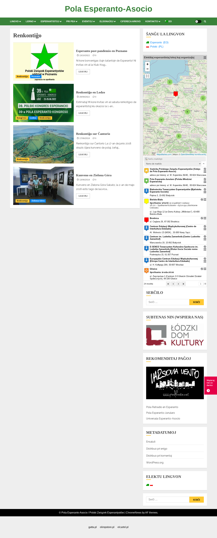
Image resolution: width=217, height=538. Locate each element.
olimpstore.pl (107, 527)
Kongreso (22, 117)
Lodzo (33, 117)
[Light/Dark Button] (198, 21)
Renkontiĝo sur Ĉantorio (93, 133)
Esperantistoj (50, 21)
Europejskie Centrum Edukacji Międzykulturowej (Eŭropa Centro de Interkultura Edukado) (174, 260)
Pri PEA (70, 21)
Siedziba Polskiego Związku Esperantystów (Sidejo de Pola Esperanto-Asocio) (175, 170)
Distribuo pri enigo (156, 448)
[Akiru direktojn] (205, 169)
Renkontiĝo (22, 76)
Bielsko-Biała (156, 199)
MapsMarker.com (164, 154)
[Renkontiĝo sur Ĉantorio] (43, 144)
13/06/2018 (84, 180)
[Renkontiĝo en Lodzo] (43, 103)
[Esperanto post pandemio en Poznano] (43, 61)
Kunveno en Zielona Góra (94, 175)
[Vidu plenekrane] (147, 76)
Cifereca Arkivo (130, 21)
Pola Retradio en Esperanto (162, 407)
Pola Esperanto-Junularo (160, 412)
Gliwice (153, 269)
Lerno (30, 21)
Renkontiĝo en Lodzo (90, 92)
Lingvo (14, 21)
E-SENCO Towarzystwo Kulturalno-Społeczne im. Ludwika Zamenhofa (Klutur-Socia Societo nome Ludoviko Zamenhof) (174, 249)
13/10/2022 (84, 55)
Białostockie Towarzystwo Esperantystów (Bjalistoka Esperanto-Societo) (175, 190)
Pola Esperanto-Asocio (108, 8)
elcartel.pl (123, 527)
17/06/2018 (84, 138)
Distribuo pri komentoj (159, 455)
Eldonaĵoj (106, 21)
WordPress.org (154, 462)
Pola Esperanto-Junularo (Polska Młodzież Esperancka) (171, 180)
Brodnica (154, 218)
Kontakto (151, 21)
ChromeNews (133, 512)
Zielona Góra (37, 200)
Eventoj (87, 21)
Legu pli (83, 71)
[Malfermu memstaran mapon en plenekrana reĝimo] (205, 57)
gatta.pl (92, 527)
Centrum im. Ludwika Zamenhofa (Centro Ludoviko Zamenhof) (175, 237)
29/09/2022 (84, 97)
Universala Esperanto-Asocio (163, 418)
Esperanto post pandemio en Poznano (101, 51)
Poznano (35, 76)
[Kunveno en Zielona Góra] (43, 186)
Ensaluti (150, 441)
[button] (205, 21)
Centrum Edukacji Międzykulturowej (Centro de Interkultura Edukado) (173, 227)
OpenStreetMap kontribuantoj (193, 154)
